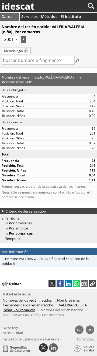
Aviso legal (11, 327)
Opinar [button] (15, 283)
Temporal (12, 238)
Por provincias (20, 223)
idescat (18, 6)
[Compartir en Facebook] (60, 283)
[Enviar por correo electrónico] (84, 283)
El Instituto (71, 16)
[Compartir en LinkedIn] (68, 283)
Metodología (13, 51)
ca (79, 329)
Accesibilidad (13, 332)
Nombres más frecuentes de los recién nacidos (41, 302)
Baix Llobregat (12, 90)
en (90, 329)
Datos (7, 16)
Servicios (29, 16)
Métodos (49, 16)
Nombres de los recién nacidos (27, 300)
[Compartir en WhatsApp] (76, 283)
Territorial (12, 218)
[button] (92, 283)
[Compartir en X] (52, 283)
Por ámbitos (19, 228)
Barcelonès (10, 122)
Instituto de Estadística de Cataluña (31, 339)
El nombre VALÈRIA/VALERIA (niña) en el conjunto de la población (45, 261)
